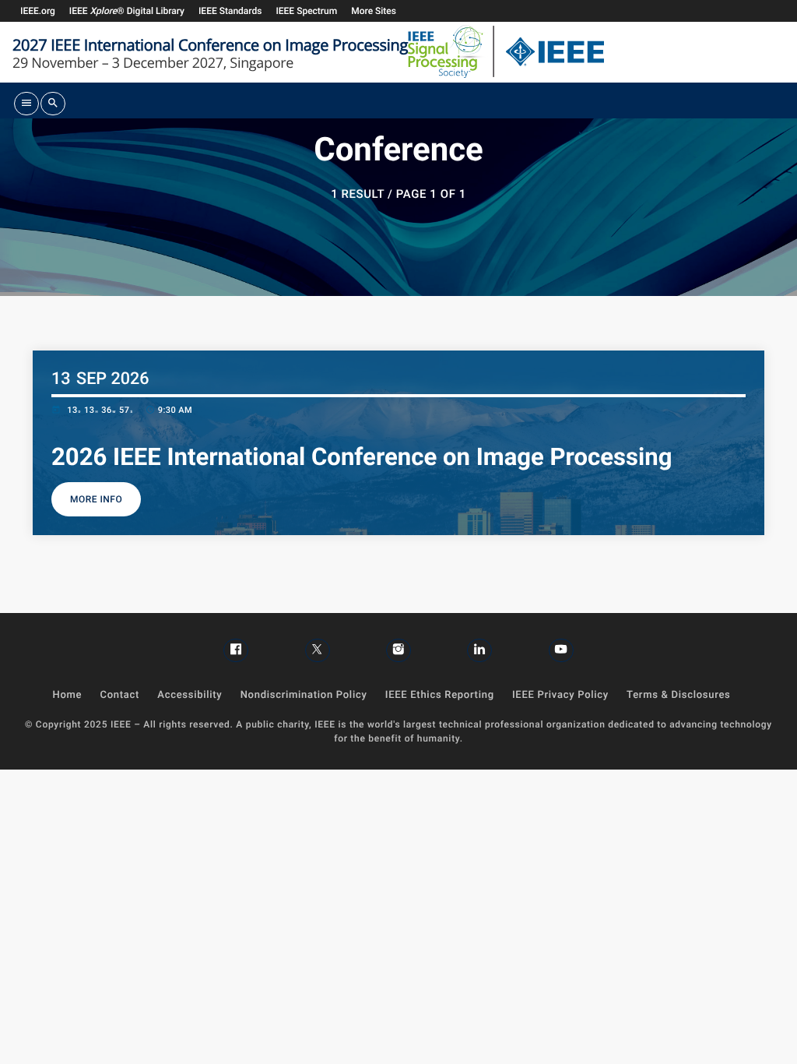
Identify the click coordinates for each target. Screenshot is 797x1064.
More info (96, 499)
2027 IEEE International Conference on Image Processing (210, 43)
